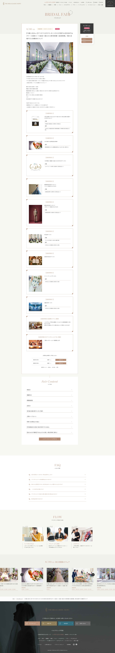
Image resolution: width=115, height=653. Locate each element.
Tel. (58, 634)
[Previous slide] (22, 574)
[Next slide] (93, 574)
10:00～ (84, 39)
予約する (61, 360)
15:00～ (84, 42)
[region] (86, 40)
